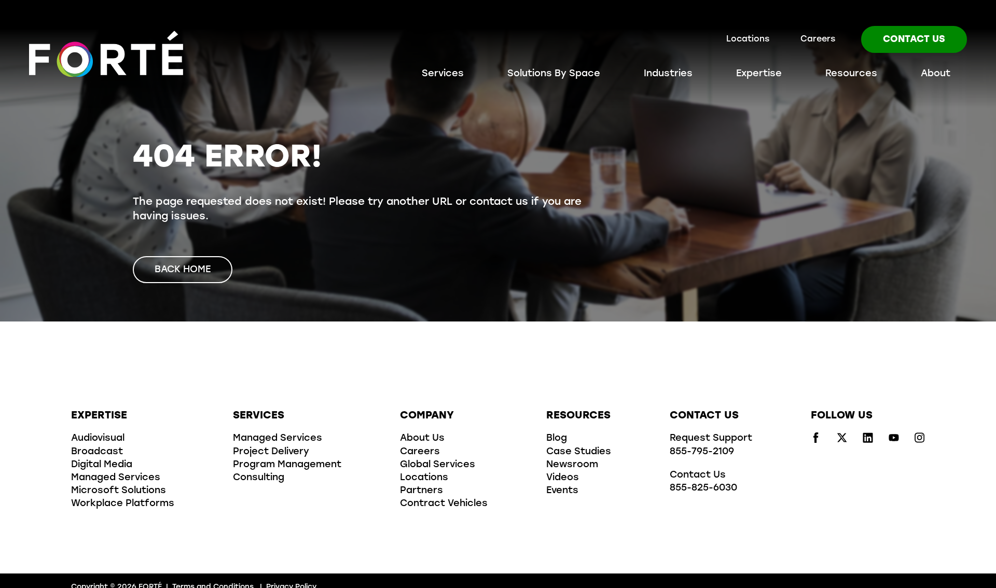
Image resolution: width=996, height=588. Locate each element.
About (935, 74)
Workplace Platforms (122, 504)
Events (562, 491)
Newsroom (572, 465)
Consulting (258, 478)
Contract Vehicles (444, 504)
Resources (851, 74)
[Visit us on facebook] (816, 441)
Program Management (287, 465)
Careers (817, 39)
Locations (747, 39)
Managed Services (115, 478)
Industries (668, 74)
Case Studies (578, 452)
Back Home (183, 270)
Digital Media (101, 465)
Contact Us (914, 40)
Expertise (759, 74)
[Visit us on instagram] (920, 441)
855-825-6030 (703, 488)
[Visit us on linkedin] (868, 441)
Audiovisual (98, 438)
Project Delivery (271, 452)
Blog (556, 438)
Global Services (437, 465)
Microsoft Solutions (118, 491)
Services (443, 74)
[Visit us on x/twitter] (842, 441)
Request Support (711, 438)
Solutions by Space (553, 74)
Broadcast (97, 452)
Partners (421, 491)
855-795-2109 (702, 452)
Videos (562, 478)
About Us (422, 438)
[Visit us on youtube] (894, 441)
